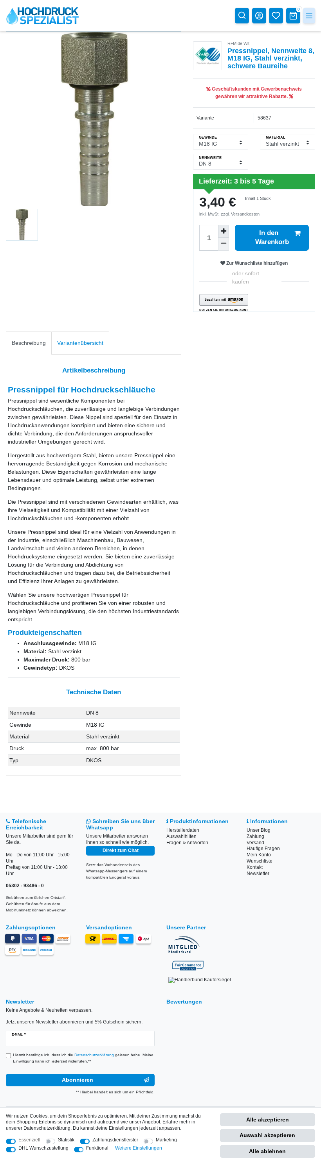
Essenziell (29, 1140)
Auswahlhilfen (181, 836)
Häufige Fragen (263, 848)
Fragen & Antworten (187, 842)
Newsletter (258, 873)
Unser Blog (259, 830)
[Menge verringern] (223, 244)
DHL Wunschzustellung (43, 1148)
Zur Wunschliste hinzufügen (256, 263)
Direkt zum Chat (121, 850)
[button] (223, 303)
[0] (293, 15)
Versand (255, 842)
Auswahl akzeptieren (267, 1135)
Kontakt (255, 867)
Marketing (166, 1140)
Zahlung (255, 836)
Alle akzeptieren (267, 1119)
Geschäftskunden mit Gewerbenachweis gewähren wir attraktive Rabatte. (256, 92)
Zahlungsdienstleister (115, 1140)
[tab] (29, 343)
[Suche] (242, 15)
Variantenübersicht (80, 343)
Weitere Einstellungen (138, 1148)
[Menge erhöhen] (223, 231)
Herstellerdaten (182, 830)
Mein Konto (259, 855)
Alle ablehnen (267, 1151)
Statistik (66, 1140)
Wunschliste (259, 861)
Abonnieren (77, 1080)
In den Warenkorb (272, 237)
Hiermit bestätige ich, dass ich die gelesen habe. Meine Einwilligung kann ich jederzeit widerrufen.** (83, 1058)
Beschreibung (29, 343)
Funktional (97, 1148)
